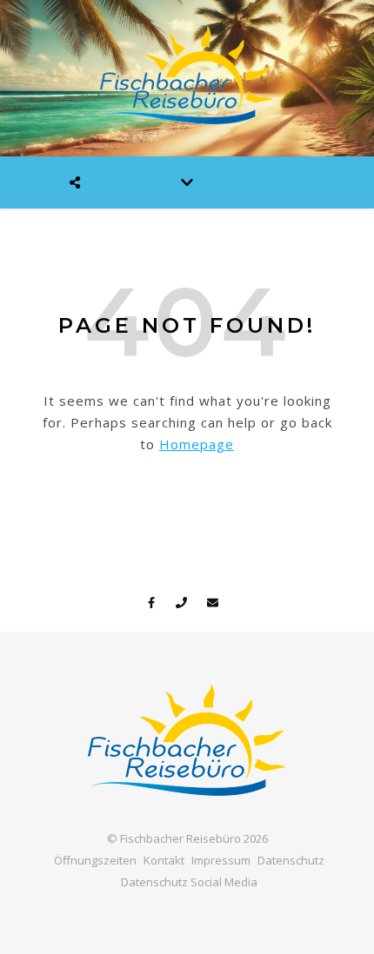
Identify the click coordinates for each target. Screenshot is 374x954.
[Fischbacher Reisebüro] (187, 78)
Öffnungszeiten (95, 860)
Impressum (220, 860)
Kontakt (164, 860)
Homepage (196, 444)
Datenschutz (290, 860)
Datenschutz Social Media (189, 882)
